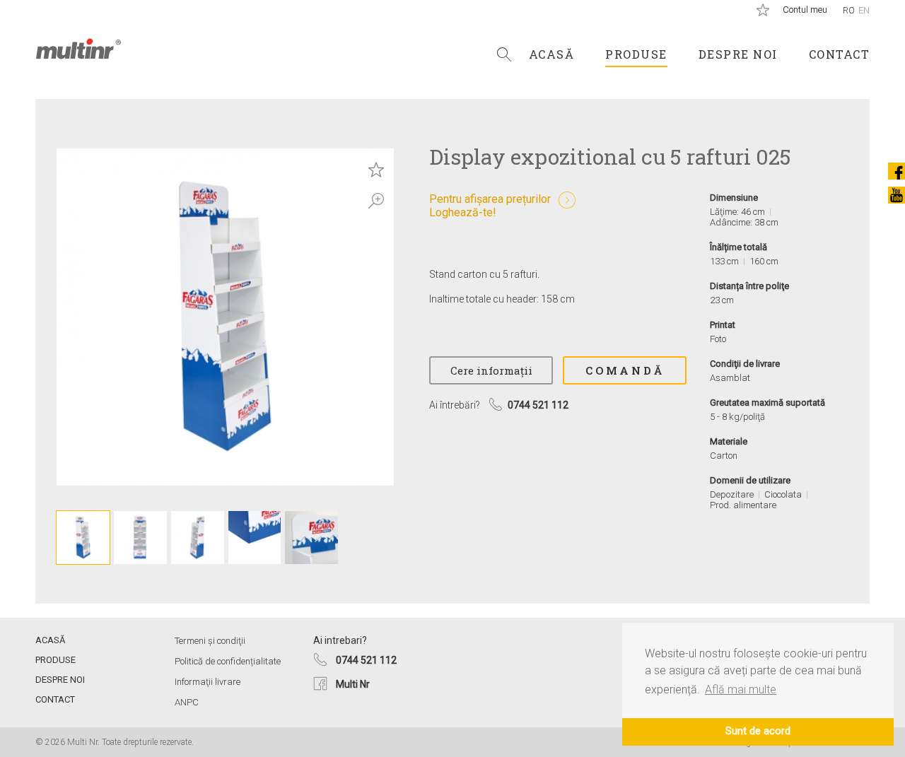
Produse (636, 54)
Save (376, 169)
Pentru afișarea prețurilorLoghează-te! (490, 205)
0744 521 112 (366, 660)
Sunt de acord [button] (757, 731)
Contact (839, 54)
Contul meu (805, 9)
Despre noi (738, 54)
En (864, 10)
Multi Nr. (78, 48)
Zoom (376, 200)
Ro (849, 10)
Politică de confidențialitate (228, 661)
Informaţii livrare (207, 681)
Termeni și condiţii (210, 640)
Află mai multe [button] (740, 689)
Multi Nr (353, 684)
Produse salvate (763, 10)
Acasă (552, 54)
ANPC (187, 702)
